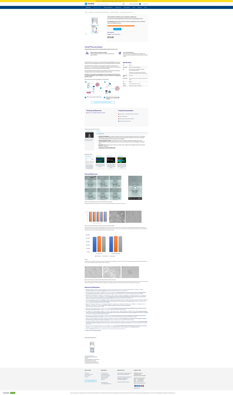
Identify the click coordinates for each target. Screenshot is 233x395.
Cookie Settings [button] (6, 392)
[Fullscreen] (140, 198)
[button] (133, 4)
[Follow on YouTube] (143, 386)
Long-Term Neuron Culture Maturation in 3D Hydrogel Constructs (100, 165)
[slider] (134, 198)
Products (86, 376)
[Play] (130, 198)
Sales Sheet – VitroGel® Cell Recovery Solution (128, 113)
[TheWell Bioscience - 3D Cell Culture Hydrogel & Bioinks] (89, 3)
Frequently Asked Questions (125, 121)
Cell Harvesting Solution (126, 12)
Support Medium (114, 12)
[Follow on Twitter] (139, 386)
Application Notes (104, 373)
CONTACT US (145, 4)
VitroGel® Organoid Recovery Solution (91, 357)
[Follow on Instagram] (137, 386)
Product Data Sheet (123, 116)
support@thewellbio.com (141, 383)
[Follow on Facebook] (135, 386)
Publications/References (105, 375)
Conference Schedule (89, 374)
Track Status (106, 383)
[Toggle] (96, 134)
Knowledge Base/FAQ (105, 374)
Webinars (103, 379)
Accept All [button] (13, 392)
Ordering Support (104, 382)
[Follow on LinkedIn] (141, 386)
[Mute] (139, 198)
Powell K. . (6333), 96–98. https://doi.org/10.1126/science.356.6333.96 (105, 328)
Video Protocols (104, 378)
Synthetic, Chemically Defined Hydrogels (99, 12)
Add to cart (117, 29)
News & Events (87, 375)
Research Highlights (105, 376)
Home (86, 12)
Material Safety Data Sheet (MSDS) (126, 118)
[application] (135, 188)
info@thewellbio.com (140, 381)
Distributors (87, 373)
